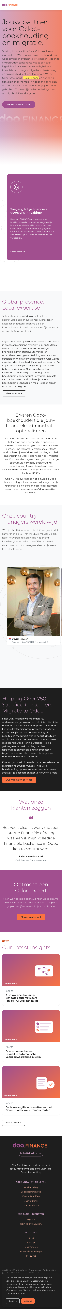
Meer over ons (14, 393)
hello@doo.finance (31, 1153)
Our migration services (19, 779)
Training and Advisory (31, 1224)
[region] (34, 612)
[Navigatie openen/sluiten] (57, 5)
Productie (31, 1256)
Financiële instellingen (31, 1251)
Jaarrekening (31, 1201)
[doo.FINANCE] (10, 5)
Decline (13, 1301)
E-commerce (31, 1247)
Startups (31, 1242)
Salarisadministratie (31, 1191)
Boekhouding (31, 1187)
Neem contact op (18, 104)
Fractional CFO (31, 1205)
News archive (13, 1122)
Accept (28, 1301)
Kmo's (31, 1238)
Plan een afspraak (31, 917)
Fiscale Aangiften (31, 1196)
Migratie (31, 1219)
